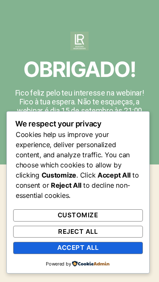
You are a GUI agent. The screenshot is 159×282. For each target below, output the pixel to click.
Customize (78, 215)
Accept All (77, 248)
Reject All (78, 231)
